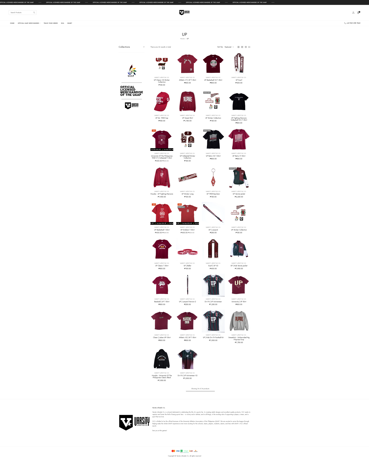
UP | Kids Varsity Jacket (239, 266)
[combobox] (23, 12)
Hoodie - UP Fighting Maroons (161, 194)
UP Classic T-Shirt (161, 266)
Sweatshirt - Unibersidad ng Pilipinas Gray (238, 339)
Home (182, 38)
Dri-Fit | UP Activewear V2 (187, 376)
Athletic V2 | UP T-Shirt (187, 338)
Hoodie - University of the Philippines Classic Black (162, 377)
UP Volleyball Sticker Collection (187, 157)
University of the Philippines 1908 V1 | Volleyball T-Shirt (162, 157)
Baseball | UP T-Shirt (161, 302)
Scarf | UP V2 (213, 266)
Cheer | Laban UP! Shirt (162, 338)
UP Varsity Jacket (239, 194)
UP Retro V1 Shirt (238, 156)
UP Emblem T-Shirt (187, 230)
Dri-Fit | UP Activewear (213, 302)
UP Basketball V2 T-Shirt (213, 80)
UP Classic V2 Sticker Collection (162, 81)
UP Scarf (239, 80)
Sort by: (220, 47)
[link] (49, 2)
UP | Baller (187, 266)
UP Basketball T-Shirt (162, 230)
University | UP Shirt (239, 302)
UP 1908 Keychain (213, 194)
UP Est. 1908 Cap (161, 118)
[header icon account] (353, 13)
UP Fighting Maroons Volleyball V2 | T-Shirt (239, 119)
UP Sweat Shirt (187, 118)
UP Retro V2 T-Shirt (213, 156)
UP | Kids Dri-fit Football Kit (213, 338)
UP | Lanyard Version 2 (187, 302)
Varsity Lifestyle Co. (161, 77)
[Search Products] (34, 12)
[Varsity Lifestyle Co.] (184, 12)
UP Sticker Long (187, 194)
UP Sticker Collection (213, 118)
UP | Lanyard (213, 230)
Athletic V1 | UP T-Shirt (187, 80)
